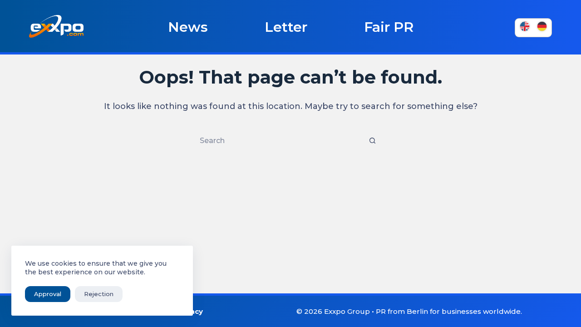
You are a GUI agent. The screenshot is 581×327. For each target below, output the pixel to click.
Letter (286, 27)
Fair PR (389, 27)
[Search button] (372, 141)
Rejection (98, 293)
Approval (47, 293)
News (188, 27)
